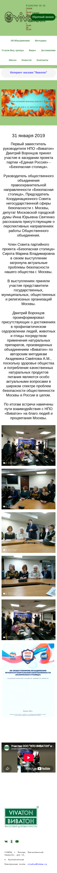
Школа (12, 60)
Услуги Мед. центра (13, 50)
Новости (26, 60)
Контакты (42, 60)
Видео (32, 50)
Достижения (48, 50)
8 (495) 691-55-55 (35, 5)
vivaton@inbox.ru (37, 864)
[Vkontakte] (6, 841)
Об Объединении (20, 40)
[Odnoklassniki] (11, 841)
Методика (40, 40)
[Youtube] (17, 841)
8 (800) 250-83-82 (36, 20)
